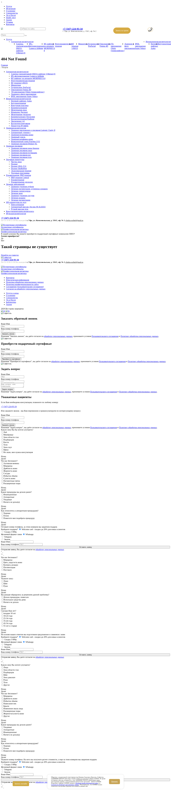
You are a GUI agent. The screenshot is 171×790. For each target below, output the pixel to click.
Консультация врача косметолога (20, 211)
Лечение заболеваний (15, 184)
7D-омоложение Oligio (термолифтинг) (27, 92)
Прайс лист (11, 18)
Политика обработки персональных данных (25, 282)
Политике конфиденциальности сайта (87, 783)
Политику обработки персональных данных (139, 336)
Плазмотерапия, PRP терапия (18, 175)
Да (2, 238)
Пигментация (9, 567)
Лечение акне (17, 193)
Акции (9, 20)
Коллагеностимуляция (20, 123)
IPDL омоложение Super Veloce (140, 46)
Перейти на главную (10, 255)
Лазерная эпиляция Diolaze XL (24, 144)
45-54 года (8, 623)
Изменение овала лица (13, 709)
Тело (6, 445)
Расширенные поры (12, 483)
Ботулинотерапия (18, 103)
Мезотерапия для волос (21, 114)
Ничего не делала (11, 602)
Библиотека (11, 302)
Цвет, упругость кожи (13, 562)
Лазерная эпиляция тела (21, 157)
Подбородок (9, 440)
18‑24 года (8, 616)
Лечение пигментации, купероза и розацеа (29, 189)
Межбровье (8, 435)
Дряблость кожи (10, 468)
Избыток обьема (10, 476)
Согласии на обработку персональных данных (65, 784)
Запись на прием (122, 31)
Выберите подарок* (9, 529)
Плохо (6, 516)
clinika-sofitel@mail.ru (74, 220)
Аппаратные (9, 497)
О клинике (10, 11)
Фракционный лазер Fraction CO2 (25, 141)
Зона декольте (9, 677)
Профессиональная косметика (14, 232)
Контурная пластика (19, 105)
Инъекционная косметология (158, 42)
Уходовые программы (20, 173)
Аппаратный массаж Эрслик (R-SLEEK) (28, 207)
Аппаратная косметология (22, 42)
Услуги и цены (12, 293)
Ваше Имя (5, 324)
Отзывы (9, 22)
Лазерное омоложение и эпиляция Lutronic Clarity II (33, 130)
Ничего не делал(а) (12, 502)
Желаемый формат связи (11, 534)
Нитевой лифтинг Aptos (154, 46)
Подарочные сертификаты (12, 227)
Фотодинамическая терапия (23, 81)
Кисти (6, 442)
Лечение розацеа (18, 198)
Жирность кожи (10, 471)
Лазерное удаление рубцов (22, 186)
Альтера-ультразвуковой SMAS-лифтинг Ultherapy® (33, 74)
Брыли (6, 706)
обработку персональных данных (58, 336)
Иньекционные (10, 494)
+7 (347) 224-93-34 (73, 28)
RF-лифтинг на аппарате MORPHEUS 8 (49, 47)
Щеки (6, 450)
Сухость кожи (9, 478)
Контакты (10, 24)
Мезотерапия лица (19, 110)
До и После (11, 15)
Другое (7, 685)
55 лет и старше (10, 626)
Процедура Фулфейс (20, 126)
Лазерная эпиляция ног (21, 155)
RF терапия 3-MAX (74, 46)
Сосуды (7, 473)
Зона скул (8, 447)
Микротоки (83, 44)
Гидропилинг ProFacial (94, 45)
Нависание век (10, 704)
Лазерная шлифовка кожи (22, 139)
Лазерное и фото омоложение (23, 94)
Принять (114, 781)
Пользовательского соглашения (105, 336)
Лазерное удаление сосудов (22, 195)
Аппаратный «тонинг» (21, 132)
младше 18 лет (10, 613)
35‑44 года (8, 621)
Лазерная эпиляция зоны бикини (25, 148)
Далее (3, 459)
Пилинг (14, 164)
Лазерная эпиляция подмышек (24, 153)
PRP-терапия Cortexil (20, 177)
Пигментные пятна (12, 481)
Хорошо (7, 513)
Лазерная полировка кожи (22, 135)
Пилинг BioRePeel (19, 168)
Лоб (5, 432)
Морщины (8, 466)
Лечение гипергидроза (20, 191)
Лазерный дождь (18, 137)
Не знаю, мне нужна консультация (18, 452)
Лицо (6, 581)
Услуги (9, 6)
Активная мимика (11, 463)
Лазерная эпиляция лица (21, 150)
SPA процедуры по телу (16, 202)
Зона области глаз (11, 437)
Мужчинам (11, 9)
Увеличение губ (18, 121)
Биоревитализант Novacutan (23, 117)
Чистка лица (16, 162)
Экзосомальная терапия (21, 171)
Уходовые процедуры (15, 159)
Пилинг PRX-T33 (18, 166)
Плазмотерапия (17, 180)
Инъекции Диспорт (19, 112)
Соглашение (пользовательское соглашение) (25, 287)
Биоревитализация (19, 108)
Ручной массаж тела (19, 209)
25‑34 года (8, 618)
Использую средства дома (15, 600)
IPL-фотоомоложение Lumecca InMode (36, 46)
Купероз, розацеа (11, 565)
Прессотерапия (17, 205)
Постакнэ (8, 570)
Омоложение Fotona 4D (105, 45)
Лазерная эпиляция (14, 146)
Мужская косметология (16, 214)
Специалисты (12, 13)
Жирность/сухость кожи (14, 714)
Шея (5, 583)
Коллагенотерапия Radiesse (22, 119)
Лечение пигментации (20, 200)
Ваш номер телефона (10, 329)
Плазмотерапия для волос (22, 182)
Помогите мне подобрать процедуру (19, 518)
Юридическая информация (17, 280)
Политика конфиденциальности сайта (22, 284)
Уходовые (8, 500)
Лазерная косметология (16, 128)
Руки (6, 586)
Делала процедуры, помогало (16, 597)
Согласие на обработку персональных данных (25, 289)
